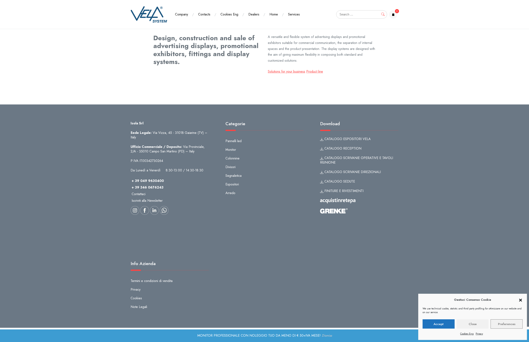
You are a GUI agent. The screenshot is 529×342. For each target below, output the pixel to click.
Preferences (506, 324)
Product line (314, 71)
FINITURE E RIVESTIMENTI (343, 191)
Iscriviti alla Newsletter (147, 200)
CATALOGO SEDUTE (339, 181)
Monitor (230, 149)
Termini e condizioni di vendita (152, 280)
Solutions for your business (286, 71)
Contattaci (138, 194)
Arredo (230, 193)
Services (294, 14)
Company (181, 14)
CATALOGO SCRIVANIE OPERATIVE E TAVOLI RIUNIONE (356, 160)
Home (273, 14)
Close (473, 324)
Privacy (479, 334)
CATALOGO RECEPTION (342, 148)
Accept (438, 324)
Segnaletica (233, 175)
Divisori (230, 167)
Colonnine (232, 158)
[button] (520, 300)
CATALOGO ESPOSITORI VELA (347, 139)
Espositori (232, 184)
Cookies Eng (467, 334)
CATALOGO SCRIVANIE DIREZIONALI (352, 172)
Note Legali (139, 306)
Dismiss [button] (327, 335)
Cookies (136, 298)
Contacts (204, 14)
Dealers (253, 14)
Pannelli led (233, 141)
